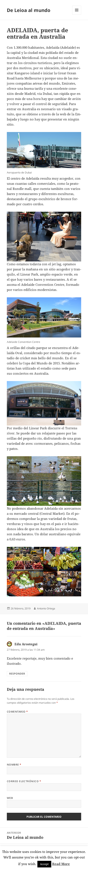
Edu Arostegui (26, 644)
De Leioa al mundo (28, 10)
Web (10, 798)
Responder (17, 673)
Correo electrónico (24, 781)
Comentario (17, 711)
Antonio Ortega (46, 608)
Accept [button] (44, 864)
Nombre (14, 764)
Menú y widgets (76, 14)
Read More (61, 864)
